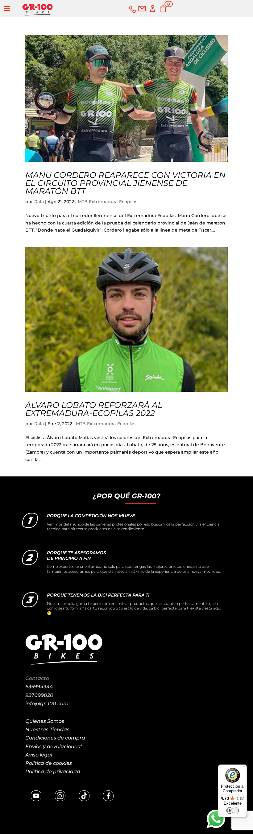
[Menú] (243, 768)
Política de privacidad (52, 771)
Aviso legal (38, 755)
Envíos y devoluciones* (53, 746)
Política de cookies (48, 763)
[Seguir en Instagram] (60, 795)
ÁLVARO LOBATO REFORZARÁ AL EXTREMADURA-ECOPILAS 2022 (93, 409)
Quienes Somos (44, 721)
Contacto (37, 678)
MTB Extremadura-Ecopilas (107, 201)
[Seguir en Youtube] (36, 795)
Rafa (39, 201)
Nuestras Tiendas (47, 729)
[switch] (232, 810)
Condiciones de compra (55, 738)
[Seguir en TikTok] (84, 795)
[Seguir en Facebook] (108, 795)
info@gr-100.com (46, 703)
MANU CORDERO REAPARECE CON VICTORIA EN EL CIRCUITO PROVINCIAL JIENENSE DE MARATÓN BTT (125, 183)
